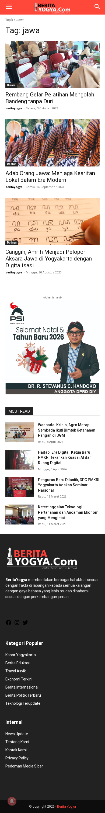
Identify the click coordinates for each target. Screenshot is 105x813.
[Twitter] (25, 624)
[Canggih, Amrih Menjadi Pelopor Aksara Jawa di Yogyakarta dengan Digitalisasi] (52, 221)
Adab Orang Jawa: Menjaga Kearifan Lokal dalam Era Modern (50, 176)
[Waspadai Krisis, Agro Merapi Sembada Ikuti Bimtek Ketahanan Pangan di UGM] (19, 432)
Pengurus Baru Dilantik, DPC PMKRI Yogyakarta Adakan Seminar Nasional (68, 485)
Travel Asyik (15, 671)
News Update (16, 734)
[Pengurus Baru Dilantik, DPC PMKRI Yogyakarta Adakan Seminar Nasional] (19, 487)
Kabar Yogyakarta (20, 655)
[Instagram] (17, 624)
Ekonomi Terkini (18, 679)
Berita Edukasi (17, 663)
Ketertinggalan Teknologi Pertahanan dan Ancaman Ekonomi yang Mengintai (69, 512)
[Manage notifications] (12, 801)
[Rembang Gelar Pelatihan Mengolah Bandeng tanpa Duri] (52, 64)
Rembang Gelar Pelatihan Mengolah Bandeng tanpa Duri (49, 98)
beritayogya (13, 108)
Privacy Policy (17, 758)
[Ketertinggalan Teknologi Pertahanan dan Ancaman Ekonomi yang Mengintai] (19, 514)
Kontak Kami (16, 750)
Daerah (11, 163)
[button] (8, 7)
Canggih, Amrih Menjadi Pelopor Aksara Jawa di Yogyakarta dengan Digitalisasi (48, 259)
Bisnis (11, 85)
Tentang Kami (17, 742)
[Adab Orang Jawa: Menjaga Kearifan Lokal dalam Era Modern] (52, 142)
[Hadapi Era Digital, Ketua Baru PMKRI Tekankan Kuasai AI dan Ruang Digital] (19, 460)
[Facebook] (8, 624)
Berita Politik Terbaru (23, 695)
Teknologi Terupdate (22, 703)
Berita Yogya (66, 806)
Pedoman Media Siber (24, 766)
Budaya (12, 242)
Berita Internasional (21, 687)
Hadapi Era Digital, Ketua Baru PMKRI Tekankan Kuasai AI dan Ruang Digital (65, 457)
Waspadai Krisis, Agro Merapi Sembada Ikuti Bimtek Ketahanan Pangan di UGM (66, 430)
